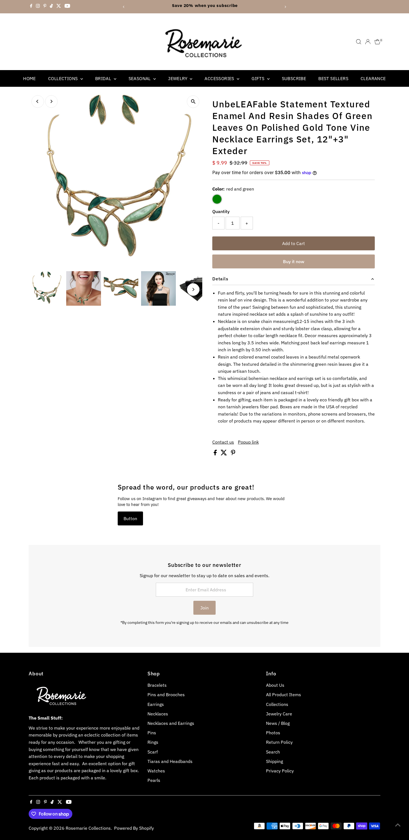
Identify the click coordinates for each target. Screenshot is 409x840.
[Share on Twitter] (224, 453)
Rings (152, 742)
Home (29, 78)
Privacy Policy (280, 771)
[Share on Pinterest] (233, 453)
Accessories (219, 78)
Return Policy (279, 742)
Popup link (248, 442)
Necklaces (157, 714)
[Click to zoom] (193, 101)
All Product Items (283, 694)
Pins (151, 732)
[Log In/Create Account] (367, 41)
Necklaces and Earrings (170, 723)
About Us (275, 685)
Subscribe (294, 78)
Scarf (152, 752)
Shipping (274, 761)
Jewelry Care (279, 714)
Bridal (103, 78)
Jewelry (178, 78)
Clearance (373, 78)
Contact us (223, 442)
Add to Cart (293, 243)
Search (273, 752)
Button (130, 518)
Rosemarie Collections (88, 828)
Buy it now (293, 261)
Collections (63, 78)
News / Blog (278, 723)
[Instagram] (38, 6)
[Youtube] (67, 6)
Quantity (221, 211)
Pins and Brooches (166, 694)
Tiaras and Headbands (170, 761)
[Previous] (124, 7)
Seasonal (140, 78)
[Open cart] (377, 41)
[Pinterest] (45, 6)
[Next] (285, 7)
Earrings (155, 704)
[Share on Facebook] (216, 453)
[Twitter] (58, 6)
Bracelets (157, 685)
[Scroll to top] (397, 824)
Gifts (258, 78)
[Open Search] (358, 41)
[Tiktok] (51, 6)
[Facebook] (31, 6)
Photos (273, 732)
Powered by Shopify (134, 828)
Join (204, 608)
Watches (156, 771)
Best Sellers (333, 78)
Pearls (153, 780)
